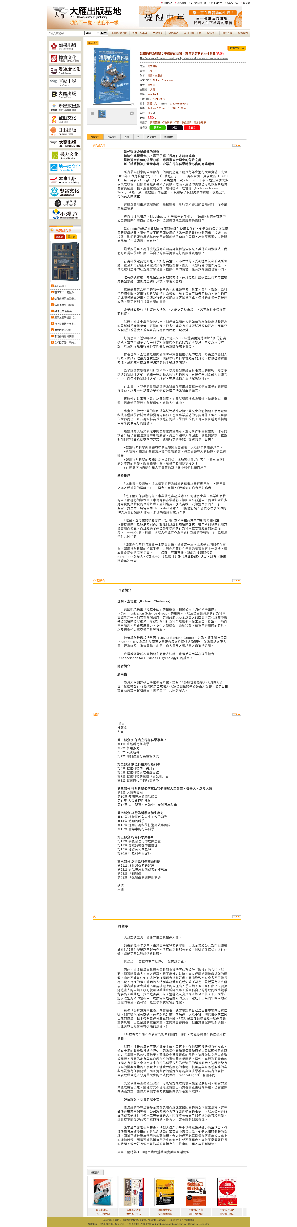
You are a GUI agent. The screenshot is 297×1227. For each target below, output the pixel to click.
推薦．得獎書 (140, 33)
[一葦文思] (65, 206)
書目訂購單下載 (192, 33)
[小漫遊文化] (65, 218)
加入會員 (181, 3)
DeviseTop (204, 1224)
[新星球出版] (65, 111)
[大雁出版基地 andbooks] (93, 25)
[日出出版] (65, 135)
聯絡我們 (243, 33)
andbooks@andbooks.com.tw (171, 1224)
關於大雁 (227, 33)
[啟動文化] (65, 123)
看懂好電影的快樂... (65, 336)
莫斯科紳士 (60, 286)
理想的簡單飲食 (62, 330)
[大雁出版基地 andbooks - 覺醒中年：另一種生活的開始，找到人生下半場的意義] (190, 25)
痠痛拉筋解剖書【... (65, 317)
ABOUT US (232, 3)
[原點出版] (65, 86)
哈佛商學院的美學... (65, 298)
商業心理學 (200, 122)
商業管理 (155, 122)
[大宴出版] (65, 147)
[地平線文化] (65, 171)
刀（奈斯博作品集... (65, 324)
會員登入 (168, 3)
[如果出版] (65, 50)
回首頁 (246, 3)
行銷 (176, 122)
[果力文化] (65, 159)
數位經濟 (186, 122)
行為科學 (167, 122)
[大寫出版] (65, 99)
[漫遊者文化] (65, 74)
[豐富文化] (65, 196)
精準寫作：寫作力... (65, 292)
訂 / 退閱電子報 (198, 3)
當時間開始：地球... (65, 342)
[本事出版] (65, 184)
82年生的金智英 (63, 311)
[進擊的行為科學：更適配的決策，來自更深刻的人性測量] (133, 105)
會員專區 (173, 33)
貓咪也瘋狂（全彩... (65, 305)
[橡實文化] (65, 62)
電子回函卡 (216, 3)
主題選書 (158, 33)
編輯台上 (212, 33)
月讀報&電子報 (119, 33)
